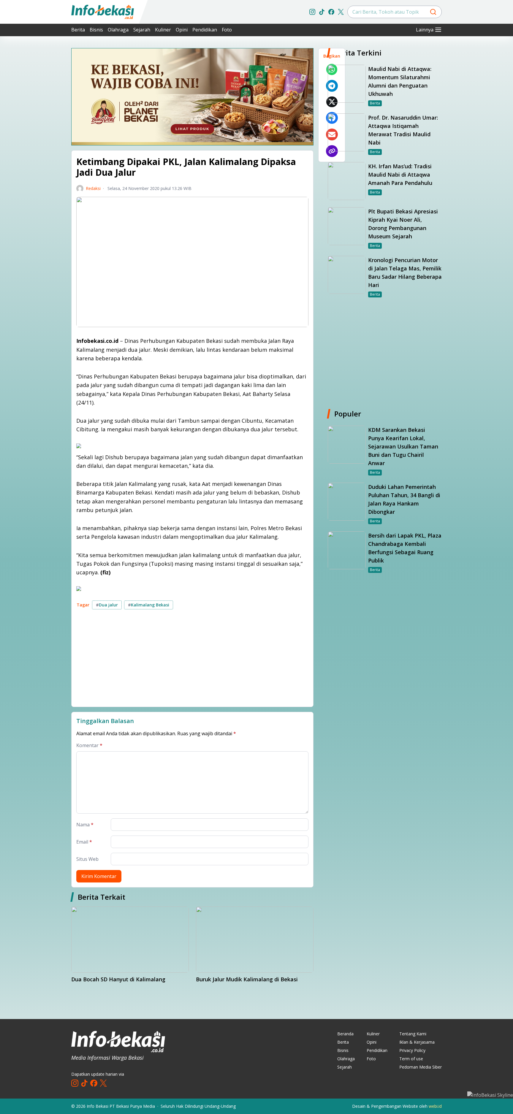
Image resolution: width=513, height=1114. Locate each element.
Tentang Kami (412, 1034)
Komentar (89, 745)
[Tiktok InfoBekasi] (322, 12)
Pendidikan (204, 29)
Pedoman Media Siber (420, 1067)
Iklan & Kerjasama (417, 1042)
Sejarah (141, 29)
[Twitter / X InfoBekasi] (341, 12)
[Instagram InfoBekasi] (312, 12)
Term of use (411, 1058)
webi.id (435, 1106)
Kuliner (163, 29)
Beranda (345, 1034)
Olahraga (118, 29)
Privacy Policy (412, 1050)
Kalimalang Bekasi (148, 605)
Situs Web (87, 859)
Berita (78, 29)
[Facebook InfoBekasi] (331, 12)
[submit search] (433, 11)
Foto (227, 29)
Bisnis (96, 29)
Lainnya (424, 29)
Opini (182, 29)
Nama (85, 824)
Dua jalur (107, 605)
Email (84, 842)
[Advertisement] (40, 136)
